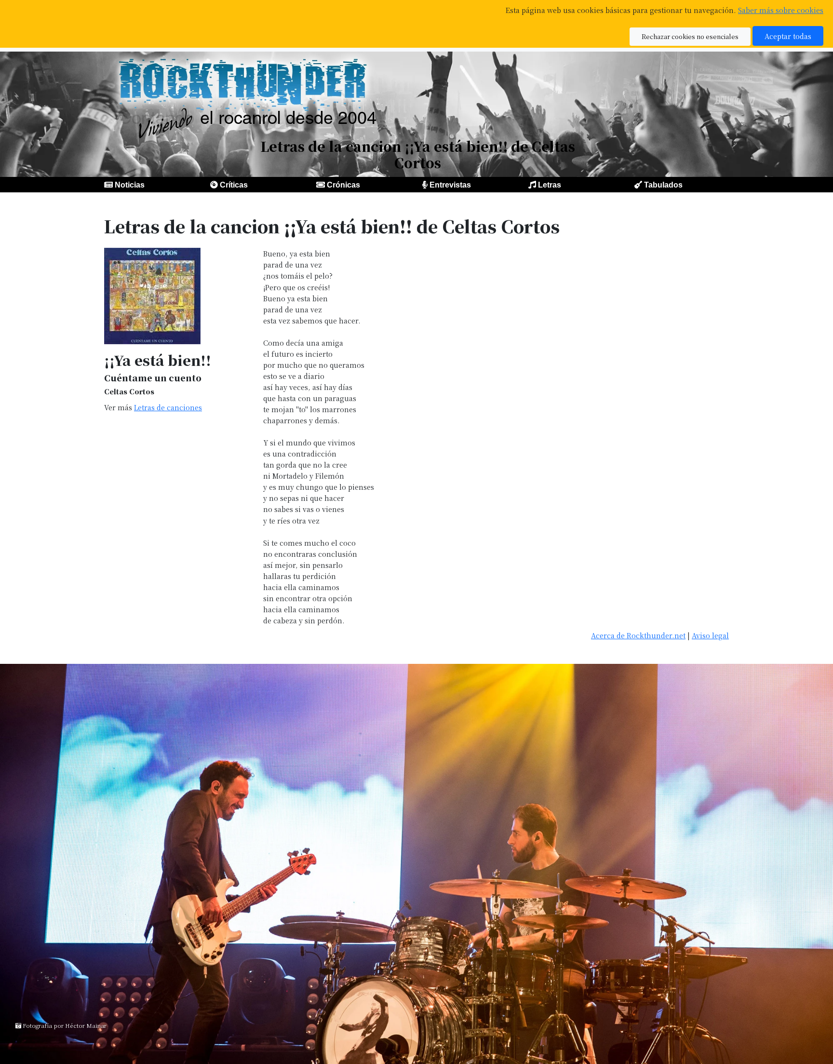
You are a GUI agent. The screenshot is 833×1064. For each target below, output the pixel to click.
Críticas (234, 185)
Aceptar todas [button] (788, 36)
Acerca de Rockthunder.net (638, 635)
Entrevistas (450, 185)
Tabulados (663, 185)
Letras (549, 185)
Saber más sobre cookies (780, 10)
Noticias (130, 185)
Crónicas (343, 185)
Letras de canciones (168, 407)
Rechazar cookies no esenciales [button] (690, 36)
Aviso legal (710, 635)
